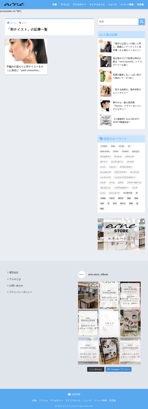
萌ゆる (122, 203)
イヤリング (129, 157)
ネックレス (134, 172)
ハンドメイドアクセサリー (124, 177)
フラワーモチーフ (134, 183)
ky (129, 146)
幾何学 (120, 198)
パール (111, 183)
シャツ (103, 167)
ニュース (112, 4)
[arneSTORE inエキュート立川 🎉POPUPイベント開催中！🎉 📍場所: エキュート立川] (109, 350)
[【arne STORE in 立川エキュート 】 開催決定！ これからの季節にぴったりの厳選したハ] (130, 350)
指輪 (129, 198)
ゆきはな (135, 151)
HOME (76, 394)
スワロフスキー (126, 167)
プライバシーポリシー (20, 292)
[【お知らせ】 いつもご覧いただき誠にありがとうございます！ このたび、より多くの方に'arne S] (109, 323)
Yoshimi (125, 151)
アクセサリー (79, 4)
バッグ (103, 183)
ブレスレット (105, 188)
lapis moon (104, 151)
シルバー (112, 167)
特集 (55, 4)
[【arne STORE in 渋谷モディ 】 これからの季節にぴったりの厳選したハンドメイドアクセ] (88, 350)
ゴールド (130, 162)
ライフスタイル (97, 4)
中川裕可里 (127, 193)
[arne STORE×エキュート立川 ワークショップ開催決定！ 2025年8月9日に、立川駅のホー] (130, 295)
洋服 (102, 203)
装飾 (131, 203)
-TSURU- (104, 146)
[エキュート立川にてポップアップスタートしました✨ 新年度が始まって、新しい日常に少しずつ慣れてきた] (88, 295)
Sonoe (115, 151)
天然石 (111, 198)
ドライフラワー (120, 172)
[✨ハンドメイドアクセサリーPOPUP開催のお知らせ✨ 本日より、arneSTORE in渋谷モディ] (130, 323)
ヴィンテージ (114, 193)
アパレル (65, 4)
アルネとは (15, 279)
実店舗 (140, 4)
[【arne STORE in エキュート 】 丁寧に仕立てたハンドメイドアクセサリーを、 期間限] (109, 295)
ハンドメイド (105, 177)
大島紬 (103, 198)
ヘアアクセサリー (121, 188)
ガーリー (103, 162)
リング (134, 188)
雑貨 (102, 209)
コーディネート (117, 162)
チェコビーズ (105, 172)
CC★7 (121, 146)
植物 (136, 198)
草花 (114, 203)
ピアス (120, 183)
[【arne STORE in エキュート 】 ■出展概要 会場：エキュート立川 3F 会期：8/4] (88, 323)
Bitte (113, 146)
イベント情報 (127, 4)
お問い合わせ (16, 285)
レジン (103, 193)
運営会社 (13, 272)
